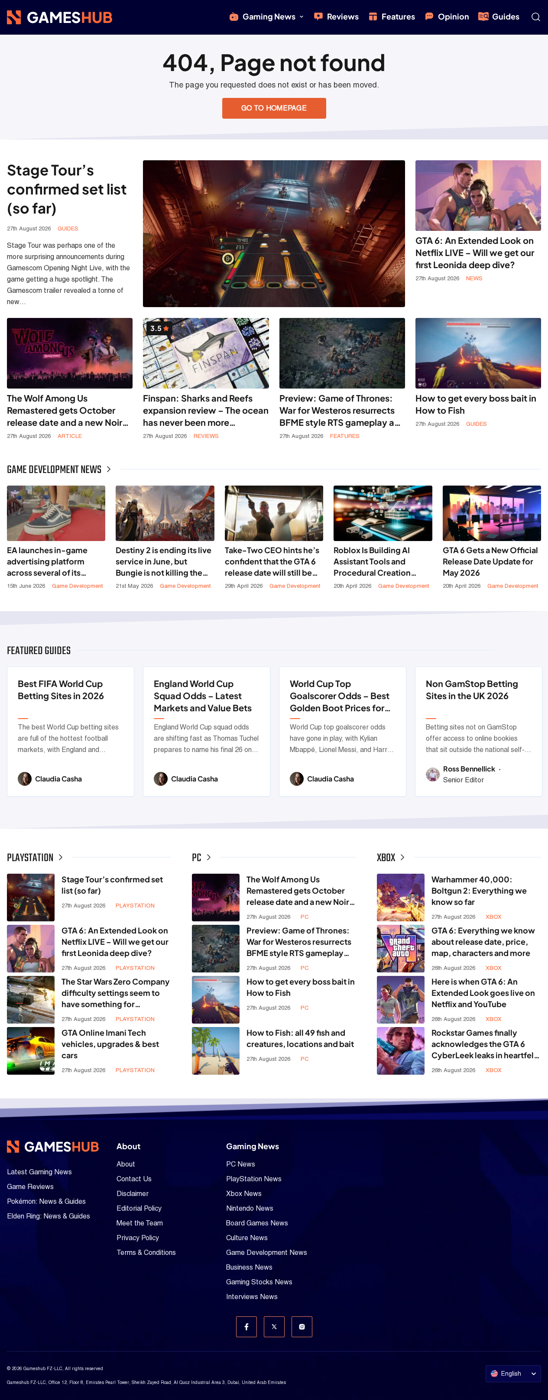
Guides (505, 16)
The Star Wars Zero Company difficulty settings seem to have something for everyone (116, 993)
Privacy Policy (138, 1238)
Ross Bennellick (469, 768)
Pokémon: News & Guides (46, 1201)
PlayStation (135, 905)
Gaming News (269, 16)
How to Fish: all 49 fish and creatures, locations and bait (300, 1038)
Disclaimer (133, 1193)
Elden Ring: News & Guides (48, 1216)
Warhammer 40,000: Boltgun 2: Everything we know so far (479, 890)
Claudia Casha (58, 778)
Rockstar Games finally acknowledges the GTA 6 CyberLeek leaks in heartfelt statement (484, 1044)
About (126, 1164)
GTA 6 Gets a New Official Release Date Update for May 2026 (490, 561)
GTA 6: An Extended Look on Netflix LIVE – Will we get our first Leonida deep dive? (474, 252)
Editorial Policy (139, 1208)
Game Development (77, 586)
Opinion (453, 16)
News (474, 278)
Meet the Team (140, 1223)
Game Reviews (30, 1187)
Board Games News (257, 1223)
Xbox (494, 917)
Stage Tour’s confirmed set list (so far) (67, 189)
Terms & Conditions (146, 1252)
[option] (71, 732)
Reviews (343, 16)
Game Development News (266, 1252)
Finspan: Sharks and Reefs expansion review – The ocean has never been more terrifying (206, 410)
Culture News (247, 1238)
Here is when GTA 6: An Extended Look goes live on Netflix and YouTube (483, 992)
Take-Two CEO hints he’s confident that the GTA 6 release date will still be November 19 (272, 561)
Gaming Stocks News (259, 1282)
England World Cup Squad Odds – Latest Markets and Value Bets (203, 695)
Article (70, 436)
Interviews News (252, 1297)
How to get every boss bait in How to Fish (475, 403)
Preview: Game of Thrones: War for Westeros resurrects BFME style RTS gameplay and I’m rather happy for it (342, 410)
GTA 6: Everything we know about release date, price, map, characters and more (483, 941)
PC (305, 917)
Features (398, 16)
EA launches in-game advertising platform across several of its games (47, 561)
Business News (249, 1267)
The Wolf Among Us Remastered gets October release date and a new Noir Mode (64, 410)
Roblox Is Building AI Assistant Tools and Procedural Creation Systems (372, 561)
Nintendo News (249, 1208)
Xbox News (244, 1193)
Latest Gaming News (39, 1172)
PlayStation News (254, 1179)
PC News (240, 1164)
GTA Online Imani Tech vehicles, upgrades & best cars (110, 1043)
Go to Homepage (274, 108)
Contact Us (134, 1179)
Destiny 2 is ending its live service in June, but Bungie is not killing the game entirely (163, 561)
